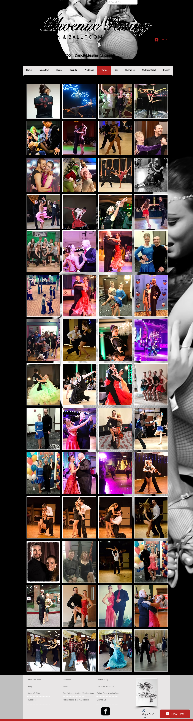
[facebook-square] (105, 711)
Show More (97, 674)
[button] (43, 251)
